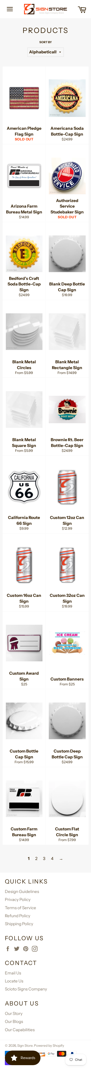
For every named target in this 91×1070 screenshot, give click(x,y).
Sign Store (25, 1045)
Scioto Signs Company (26, 989)
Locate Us (14, 981)
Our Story (14, 1013)
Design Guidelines (22, 891)
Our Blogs (14, 1021)
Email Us (13, 973)
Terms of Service (20, 907)
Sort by (45, 42)
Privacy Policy (18, 899)
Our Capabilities (20, 1029)
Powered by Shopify (49, 1045)
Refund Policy (17, 915)
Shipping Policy (19, 923)
